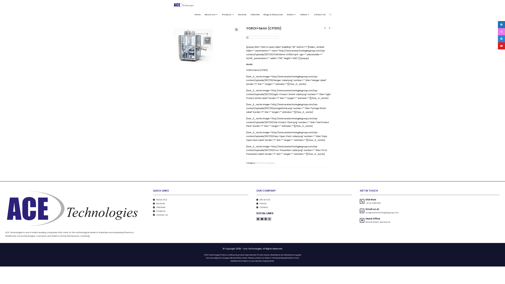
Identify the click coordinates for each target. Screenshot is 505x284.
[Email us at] (362, 211)
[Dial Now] (362, 201)
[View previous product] (325, 28)
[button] (236, 29)
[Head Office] (362, 220)
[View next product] (329, 28)
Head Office (373, 218)
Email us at (372, 209)
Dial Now (371, 199)
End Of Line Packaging (265, 163)
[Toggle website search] (330, 14)
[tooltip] (501, 24)
